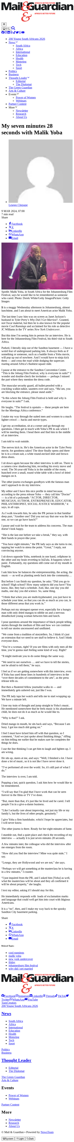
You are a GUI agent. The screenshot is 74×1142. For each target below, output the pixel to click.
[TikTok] (14, 32)
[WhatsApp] (20, 32)
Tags (4, 1002)
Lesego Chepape (18, 205)
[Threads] (11, 32)
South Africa (16, 1021)
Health (12, 1033)
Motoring (14, 1037)
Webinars (14, 1098)
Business (6, 1052)
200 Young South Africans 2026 (19, 1005)
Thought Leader (16, 1060)
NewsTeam (47, 1132)
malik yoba (15, 955)
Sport (12, 1043)
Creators (11, 1002)
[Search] (13, 28)
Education (14, 1030)
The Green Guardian (13, 1077)
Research (14, 1122)
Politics (5, 1049)
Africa (12, 1024)
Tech (11, 1040)
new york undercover (21, 959)
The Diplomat (16, 1071)
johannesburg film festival (23, 965)
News (6, 1013)
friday (12, 962)
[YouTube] (23, 32)
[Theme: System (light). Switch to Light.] (6, 29)
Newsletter (15, 1119)
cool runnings (16, 952)
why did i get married (21, 968)
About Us (14, 1126)
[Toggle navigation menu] (4, 24)
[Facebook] (2, 32)
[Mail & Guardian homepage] (37, 11)
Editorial (13, 1067)
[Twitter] (17, 32)
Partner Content (10, 1104)
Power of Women (19, 1095)
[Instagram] (5, 32)
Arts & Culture (9, 1080)
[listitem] (8, 996)
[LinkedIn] (8, 32)
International (16, 1027)
